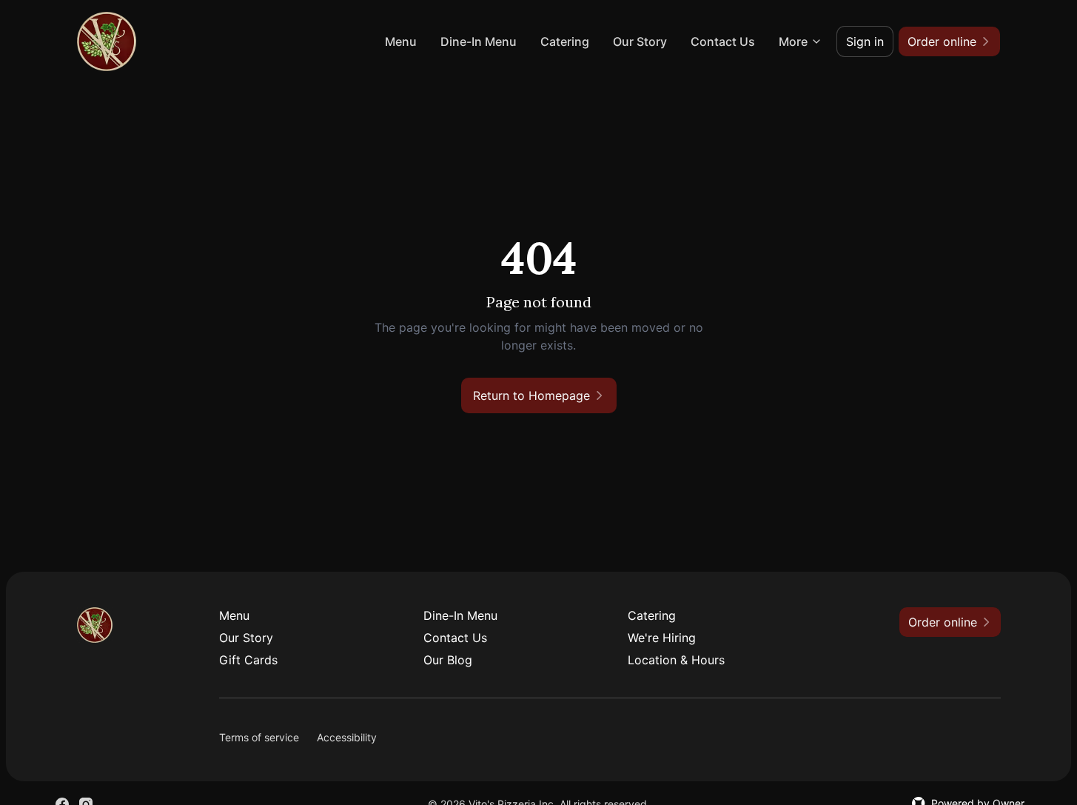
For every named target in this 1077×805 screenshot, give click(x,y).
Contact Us (723, 41)
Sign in (865, 41)
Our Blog (447, 659)
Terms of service (259, 737)
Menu (401, 41)
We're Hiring (662, 637)
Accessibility (347, 737)
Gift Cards (248, 659)
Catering (564, 41)
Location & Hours (676, 659)
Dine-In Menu (478, 41)
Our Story (640, 41)
